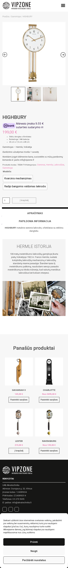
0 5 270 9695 (18, 499)
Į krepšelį (24, 200)
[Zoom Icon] (34, 53)
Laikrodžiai (59, 164)
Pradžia (5, 16)
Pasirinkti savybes (18, 399)
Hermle (49, 164)
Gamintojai (16, 16)
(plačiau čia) (17, 526)
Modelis (7, 171)
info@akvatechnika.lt (22, 502)
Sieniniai (41, 164)
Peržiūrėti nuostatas (34, 560)
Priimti (34, 542)
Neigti (34, 551)
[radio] (18, 178)
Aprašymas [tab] (35, 213)
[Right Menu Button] (63, 6)
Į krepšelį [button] (19, 450)
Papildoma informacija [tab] (35, 221)
